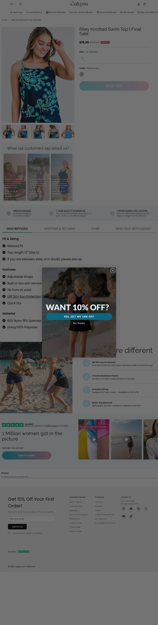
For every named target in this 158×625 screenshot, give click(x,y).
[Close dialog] (113, 270)
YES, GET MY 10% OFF (79, 316)
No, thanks (79, 323)
